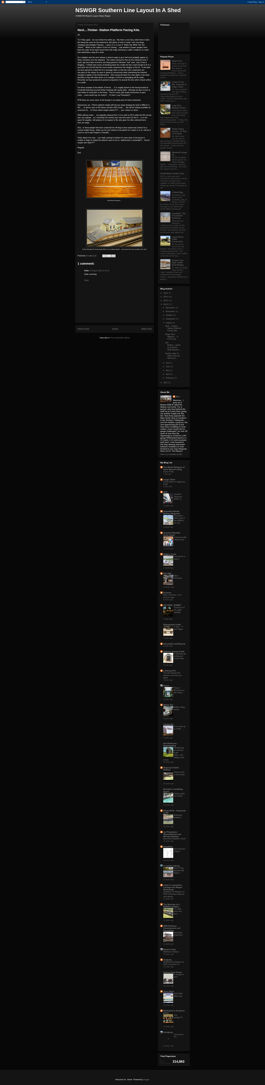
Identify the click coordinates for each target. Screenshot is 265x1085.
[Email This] (103, 256)
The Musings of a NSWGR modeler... (171, 905)
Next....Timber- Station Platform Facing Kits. (173, 328)
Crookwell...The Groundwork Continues (179, 215)
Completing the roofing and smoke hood (180, 656)
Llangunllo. (168, 724)
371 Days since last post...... (178, 911)
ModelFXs (168, 846)
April (168, 374)
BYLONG (167, 573)
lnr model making (171, 866)
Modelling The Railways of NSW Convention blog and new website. (173, 894)
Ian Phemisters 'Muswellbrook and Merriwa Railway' (172, 834)
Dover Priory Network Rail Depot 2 (179, 870)
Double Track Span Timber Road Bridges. (178, 262)
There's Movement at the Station (179, 690)
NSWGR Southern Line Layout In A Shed (128, 10)
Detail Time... (177, 61)
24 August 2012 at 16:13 (99, 271)
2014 (165, 297)
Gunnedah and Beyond (174, 644)
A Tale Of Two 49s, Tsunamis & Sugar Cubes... (179, 84)
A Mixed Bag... (178, 192)
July (168, 363)
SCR (165, 492)
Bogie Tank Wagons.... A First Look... (171, 336)
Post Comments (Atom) (120, 338)
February (170, 378)
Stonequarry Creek (172, 624)
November (170, 311)
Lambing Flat (169, 671)
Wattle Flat (168, 705)
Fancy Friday (168, 472)
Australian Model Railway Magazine (171, 512)
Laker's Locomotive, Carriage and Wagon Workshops (172, 887)
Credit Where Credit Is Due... (173, 173)
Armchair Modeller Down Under (171, 534)
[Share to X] (109, 256)
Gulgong (167, 960)
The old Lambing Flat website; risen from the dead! (172, 675)
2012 (165, 304)
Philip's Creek (169, 554)
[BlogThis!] (106, 256)
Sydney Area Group (172, 972)
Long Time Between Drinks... (179, 106)
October (169, 315)
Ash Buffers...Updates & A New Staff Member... (173, 346)
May (168, 370)
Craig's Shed (169, 479)
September (171, 319)
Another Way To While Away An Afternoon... (172, 355)
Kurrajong (168, 1032)
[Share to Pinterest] (114, 256)
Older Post (146, 329)
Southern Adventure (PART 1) (178, 496)
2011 (165, 382)
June (168, 366)
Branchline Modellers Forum (174, 839)
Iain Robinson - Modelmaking (170, 744)
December (170, 308)
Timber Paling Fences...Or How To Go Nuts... (179, 131)
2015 (165, 293)
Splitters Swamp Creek (173, 651)
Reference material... (171, 952)
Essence (167, 593)
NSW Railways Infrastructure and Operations (171, 928)
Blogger (146, 1080)
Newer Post (83, 329)
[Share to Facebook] (111, 256)
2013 (165, 300)
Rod (178, 396)
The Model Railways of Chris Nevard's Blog (174, 468)
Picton (166, 686)
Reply (86, 280)
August (169, 323)
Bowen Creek (169, 949)
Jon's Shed (168, 991)
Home (115, 329)
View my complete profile (171, 454)
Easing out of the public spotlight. (179, 609)
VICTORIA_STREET (172, 605)
